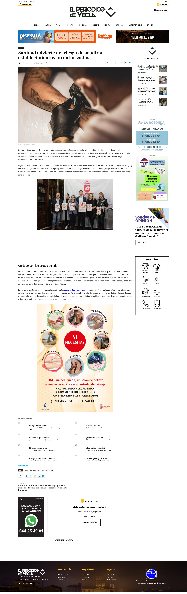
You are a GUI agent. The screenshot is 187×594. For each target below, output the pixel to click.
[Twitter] (118, 62)
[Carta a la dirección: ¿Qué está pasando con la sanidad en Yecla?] (163, 91)
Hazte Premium (89, 516)
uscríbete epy (164, 4)
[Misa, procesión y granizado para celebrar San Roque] (163, 102)
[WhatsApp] (122, 62)
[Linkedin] (126, 62)
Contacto (166, 1)
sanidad (51, 470)
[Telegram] (130, 62)
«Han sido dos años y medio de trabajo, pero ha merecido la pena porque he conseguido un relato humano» (42, 487)
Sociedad (21, 48)
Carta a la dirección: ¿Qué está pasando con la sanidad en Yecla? (147, 90)
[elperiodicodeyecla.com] (152, 51)
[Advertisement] (75, 247)
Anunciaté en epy (27, 4)
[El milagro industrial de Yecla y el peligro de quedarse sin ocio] (163, 68)
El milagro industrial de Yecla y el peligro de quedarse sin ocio (147, 68)
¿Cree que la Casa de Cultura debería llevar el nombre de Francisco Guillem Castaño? (151, 231)
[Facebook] (114, 62)
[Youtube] (31, 583)
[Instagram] (27, 583)
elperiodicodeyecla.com (25, 63)
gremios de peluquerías (74, 290)
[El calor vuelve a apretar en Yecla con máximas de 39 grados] (163, 79)
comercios (44, 470)
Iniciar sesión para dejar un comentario (67, 544)
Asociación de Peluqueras (31, 470)
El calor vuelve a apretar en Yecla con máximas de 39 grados (147, 79)
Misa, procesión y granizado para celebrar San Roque (146, 101)
